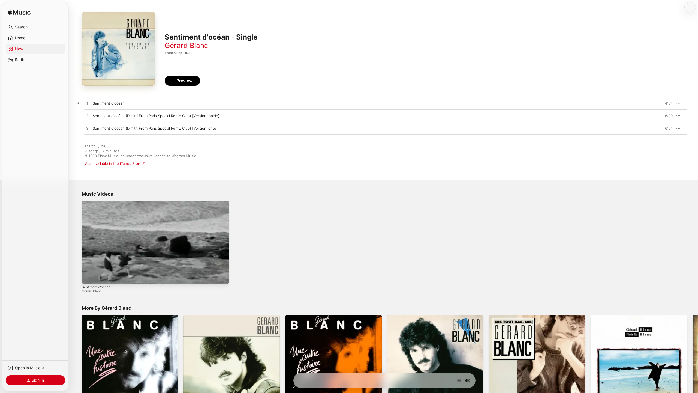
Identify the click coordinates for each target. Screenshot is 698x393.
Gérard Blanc (186, 45)
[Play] (89, 277)
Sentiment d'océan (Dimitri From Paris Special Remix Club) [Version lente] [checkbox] (155, 128)
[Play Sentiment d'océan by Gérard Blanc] (87, 103)
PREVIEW (667, 103)
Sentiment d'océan (96, 287)
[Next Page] (692, 363)
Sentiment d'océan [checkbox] (109, 103)
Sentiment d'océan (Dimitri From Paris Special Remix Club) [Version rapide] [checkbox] (156, 116)
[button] (35, 27)
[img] (19, 12)
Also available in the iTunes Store (113, 163)
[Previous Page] (76, 363)
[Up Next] (459, 380)
